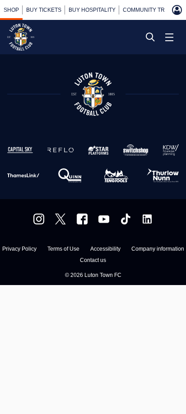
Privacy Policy (19, 249)
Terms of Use (63, 249)
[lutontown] (38, 219)
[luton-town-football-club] (147, 219)
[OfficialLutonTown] (103, 219)
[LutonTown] (60, 219)
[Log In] (177, 10)
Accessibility (105, 249)
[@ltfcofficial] (125, 219)
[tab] (11, 10)
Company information (157, 249)
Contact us (93, 260)
